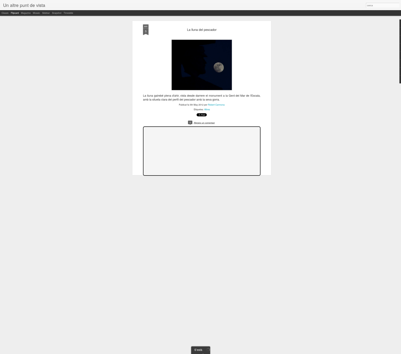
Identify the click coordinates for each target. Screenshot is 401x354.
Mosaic (36, 12)
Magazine (26, 12)
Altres (207, 109)
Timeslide (68, 12)
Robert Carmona (216, 104)
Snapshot (56, 12)
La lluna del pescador (202, 29)
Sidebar (46, 12)
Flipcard (15, 12)
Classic (5, 12)
